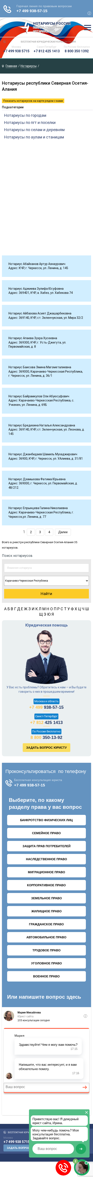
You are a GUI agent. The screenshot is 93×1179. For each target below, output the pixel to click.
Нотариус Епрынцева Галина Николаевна (38, 508)
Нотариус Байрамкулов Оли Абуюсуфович (38, 396)
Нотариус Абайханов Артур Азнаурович (36, 264)
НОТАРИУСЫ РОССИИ (52, 27)
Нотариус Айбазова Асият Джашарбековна (39, 313)
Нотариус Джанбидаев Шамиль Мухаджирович (42, 454)
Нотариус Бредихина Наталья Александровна (41, 425)
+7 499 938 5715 (16, 51)
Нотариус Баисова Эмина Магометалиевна (39, 367)
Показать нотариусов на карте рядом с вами (33, 100)
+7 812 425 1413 (47, 51)
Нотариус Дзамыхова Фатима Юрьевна (37, 479)
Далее (63, 532)
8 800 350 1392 (77, 51)
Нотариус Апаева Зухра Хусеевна (32, 338)
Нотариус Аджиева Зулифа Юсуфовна (36, 288)
